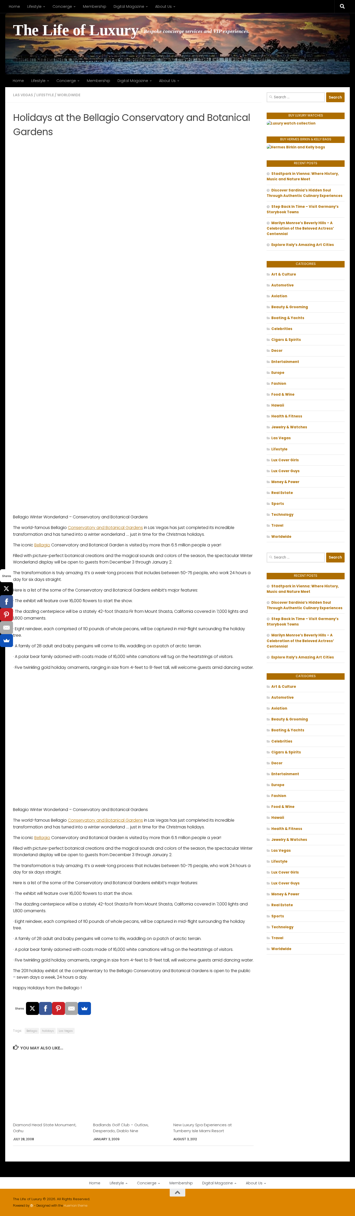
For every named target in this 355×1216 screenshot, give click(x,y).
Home (14, 6)
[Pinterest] (58, 1008)
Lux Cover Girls (285, 460)
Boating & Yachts (287, 317)
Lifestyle (34, 6)
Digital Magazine (129, 6)
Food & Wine (282, 394)
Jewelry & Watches (289, 427)
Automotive (282, 285)
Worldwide (68, 95)
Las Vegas (23, 95)
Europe (277, 372)
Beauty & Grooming (289, 307)
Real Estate (282, 492)
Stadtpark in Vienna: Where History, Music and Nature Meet (303, 176)
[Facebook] (45, 1008)
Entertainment (285, 361)
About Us (163, 6)
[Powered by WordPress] (31, 1205)
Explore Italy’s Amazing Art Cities (302, 244)
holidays (48, 1031)
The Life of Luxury (76, 30)
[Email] (71, 1008)
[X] (32, 1008)
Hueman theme (75, 1206)
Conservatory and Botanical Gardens (105, 528)
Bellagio (42, 545)
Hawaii (277, 405)
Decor (276, 350)
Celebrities (281, 328)
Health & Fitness (286, 416)
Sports (277, 503)
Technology (282, 514)
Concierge (62, 6)
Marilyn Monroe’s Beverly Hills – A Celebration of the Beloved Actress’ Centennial (300, 228)
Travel (277, 525)
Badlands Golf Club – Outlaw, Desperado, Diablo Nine (121, 1127)
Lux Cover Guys (285, 471)
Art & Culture (283, 274)
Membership (94, 6)
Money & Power (285, 481)
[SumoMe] (84, 1008)
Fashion (278, 383)
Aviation (279, 296)
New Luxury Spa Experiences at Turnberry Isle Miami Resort (202, 1127)
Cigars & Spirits (286, 339)
